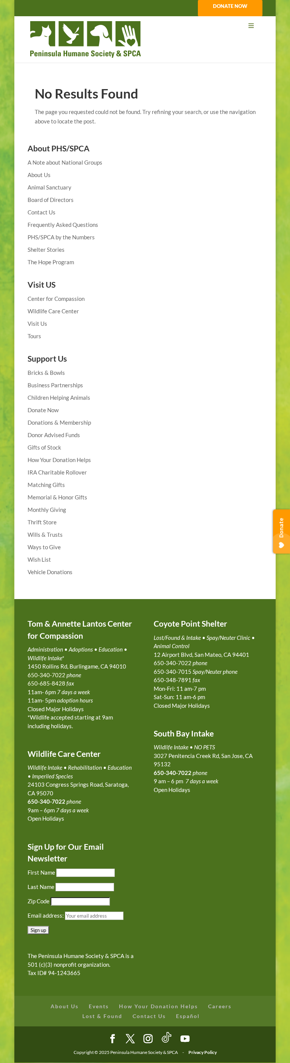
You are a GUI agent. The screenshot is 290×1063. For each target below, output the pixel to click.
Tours (34, 336)
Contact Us (42, 212)
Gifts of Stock (44, 447)
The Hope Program (51, 262)
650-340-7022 (172, 772)
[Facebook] (112, 1039)
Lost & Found (102, 1016)
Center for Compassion (56, 298)
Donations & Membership (59, 422)
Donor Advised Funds (54, 434)
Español (188, 1016)
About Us (39, 174)
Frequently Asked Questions (63, 224)
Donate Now (43, 410)
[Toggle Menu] (145, 25)
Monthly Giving (47, 509)
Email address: (46, 915)
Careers (219, 1006)
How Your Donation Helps (59, 459)
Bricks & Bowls (46, 372)
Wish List (39, 559)
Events (99, 1006)
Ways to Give (44, 547)
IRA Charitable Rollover (57, 472)
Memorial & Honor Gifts (57, 497)
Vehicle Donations (50, 571)
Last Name (41, 886)
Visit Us (37, 323)
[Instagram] (148, 1039)
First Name (41, 872)
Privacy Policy (202, 1052)
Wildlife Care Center (53, 311)
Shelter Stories (46, 249)
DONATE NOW (230, 6)
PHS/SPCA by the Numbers (61, 237)
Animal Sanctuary (49, 187)
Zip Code (38, 901)
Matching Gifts (46, 484)
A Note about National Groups (65, 162)
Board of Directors (51, 199)
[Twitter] (130, 1039)
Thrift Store (42, 522)
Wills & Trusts (45, 534)
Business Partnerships (55, 385)
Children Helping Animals (59, 397)
